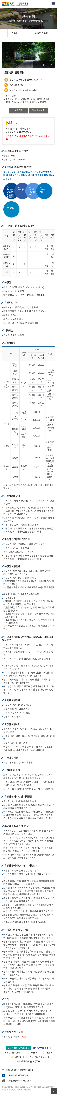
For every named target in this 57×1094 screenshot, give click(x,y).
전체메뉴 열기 (53, 3)
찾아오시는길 (38, 110)
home (3, 33)
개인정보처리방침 (41, 1048)
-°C (34, 1052)
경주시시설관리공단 (15, 4)
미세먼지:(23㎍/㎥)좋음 (36, 1057)
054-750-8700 (16, 85)
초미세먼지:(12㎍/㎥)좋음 (28, 1061)
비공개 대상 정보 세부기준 (19, 1048)
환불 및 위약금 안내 (15, 1036)
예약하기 (19, 110)
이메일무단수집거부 (13, 1052)
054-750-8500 (21, 1075)
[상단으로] (54, 1091)
